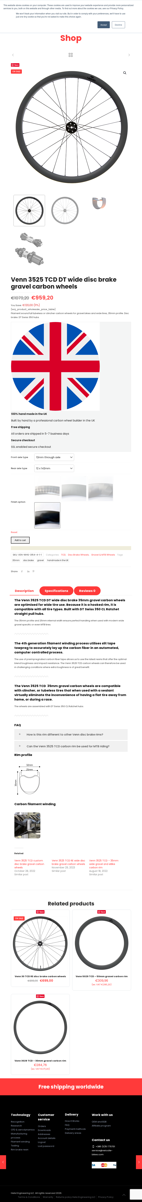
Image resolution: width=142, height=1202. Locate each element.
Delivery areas (73, 1133)
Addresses (44, 1134)
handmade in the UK (57, 560)
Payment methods (75, 1129)
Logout (42, 1142)
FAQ (67, 1125)
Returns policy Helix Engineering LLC (75, 1197)
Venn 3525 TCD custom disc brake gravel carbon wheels (29, 864)
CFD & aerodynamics (23, 1129)
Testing (15, 1145)
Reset (14, 532)
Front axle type (19, 457)
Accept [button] (103, 24)
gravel (40, 560)
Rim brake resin (19, 1149)
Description (24, 591)
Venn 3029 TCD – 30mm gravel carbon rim (40, 1060)
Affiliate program (101, 1125)
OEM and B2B (99, 1121)
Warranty (48, 1197)
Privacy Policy (105, 1197)
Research (16, 1125)
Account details (46, 1138)
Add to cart (20, 540)
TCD (63, 554)
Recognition (17, 1121)
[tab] (24, 590)
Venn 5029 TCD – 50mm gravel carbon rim (102, 976)
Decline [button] (118, 24)
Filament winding (20, 1141)
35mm (16, 560)
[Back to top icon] (124, 1195)
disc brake (28, 560)
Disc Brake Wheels (78, 554)
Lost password (46, 1146)
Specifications (56, 591)
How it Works (72, 1121)
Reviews (87, 591)
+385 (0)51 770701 (105, 1146)
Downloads (44, 1130)
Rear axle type (19, 468)
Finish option (18, 502)
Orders (42, 1126)
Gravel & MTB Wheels (103, 554)
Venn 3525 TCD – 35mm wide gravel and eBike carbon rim (103, 864)
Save (16, 65)
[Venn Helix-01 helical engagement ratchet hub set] (139, 1162)
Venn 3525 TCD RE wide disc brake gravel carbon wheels (68, 862)
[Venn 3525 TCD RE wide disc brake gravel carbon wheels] (3, 1162)
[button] (125, 72)
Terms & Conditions (29, 1197)
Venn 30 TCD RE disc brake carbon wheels (40, 976)
